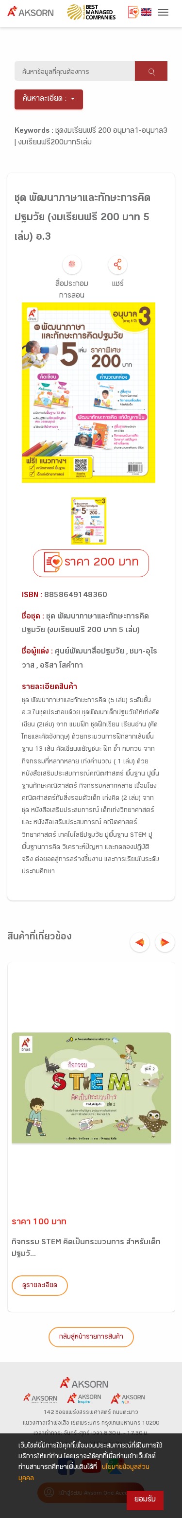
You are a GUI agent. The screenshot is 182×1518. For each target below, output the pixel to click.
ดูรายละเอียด (39, 1286)
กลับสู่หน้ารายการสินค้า (91, 1338)
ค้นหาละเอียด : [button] (45, 99)
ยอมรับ (145, 1500)
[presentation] (139, 942)
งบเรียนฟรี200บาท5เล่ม (55, 143)
